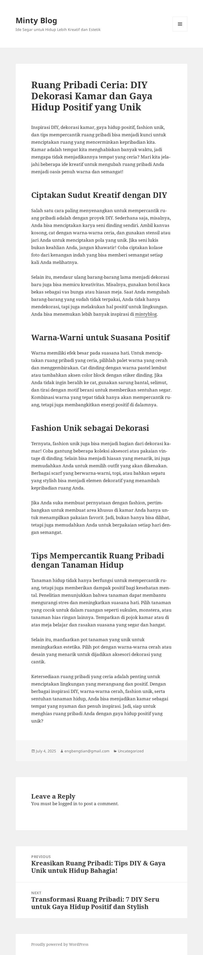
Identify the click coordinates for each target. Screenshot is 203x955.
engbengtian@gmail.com (86, 750)
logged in (67, 803)
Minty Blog (36, 20)
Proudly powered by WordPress (59, 944)
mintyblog (146, 314)
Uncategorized (131, 750)
